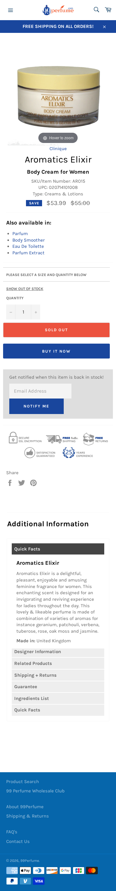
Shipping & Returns (27, 816)
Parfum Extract (28, 253)
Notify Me (36, 406)
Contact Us (18, 841)
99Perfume (29, 860)
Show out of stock (24, 289)
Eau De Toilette (28, 246)
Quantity (15, 298)
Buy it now (56, 351)
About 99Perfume (25, 806)
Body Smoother (28, 240)
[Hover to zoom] (58, 92)
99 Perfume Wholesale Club (35, 791)
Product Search (22, 781)
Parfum (20, 233)
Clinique (58, 148)
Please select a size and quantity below (46, 275)
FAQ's (11, 832)
